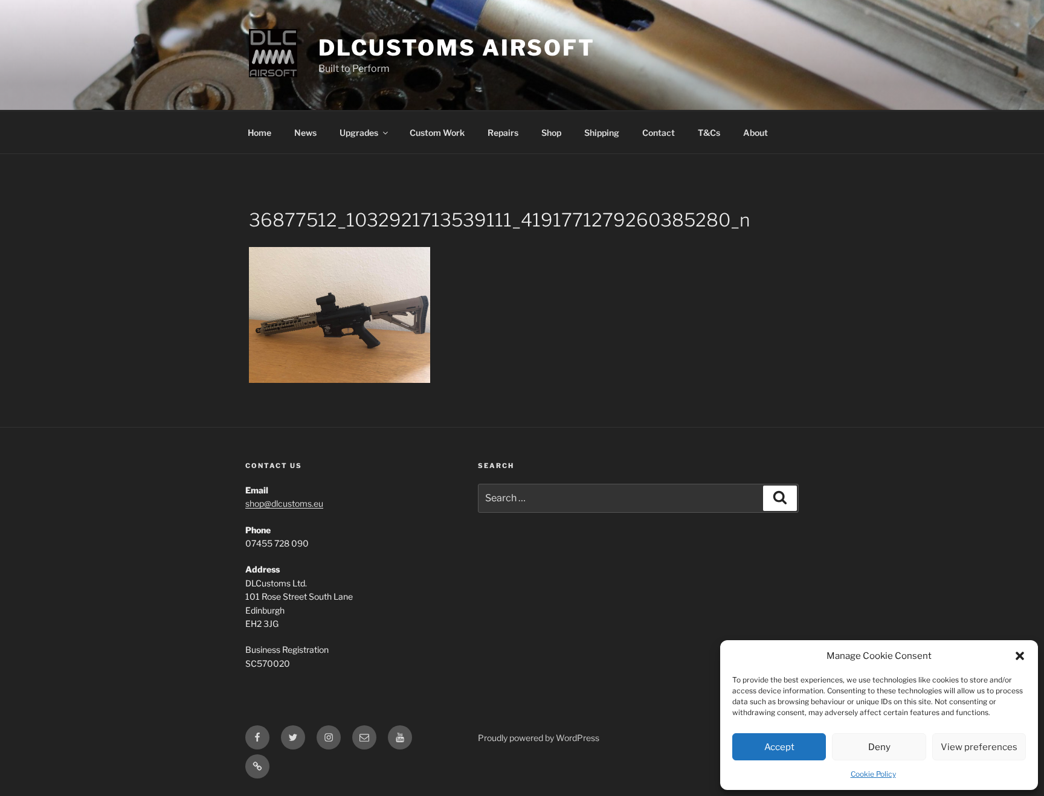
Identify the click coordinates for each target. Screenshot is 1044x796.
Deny (879, 747)
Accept (779, 747)
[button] (1020, 656)
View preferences (979, 747)
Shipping (601, 132)
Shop (551, 132)
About (755, 132)
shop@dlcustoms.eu (284, 503)
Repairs (503, 132)
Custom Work (437, 132)
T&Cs (709, 132)
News (305, 132)
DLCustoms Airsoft (456, 47)
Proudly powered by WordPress (538, 738)
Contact (658, 132)
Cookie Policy (873, 773)
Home (259, 132)
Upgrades (359, 132)
